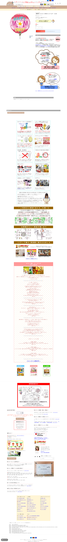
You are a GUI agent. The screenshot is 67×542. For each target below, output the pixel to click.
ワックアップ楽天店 (42, 439)
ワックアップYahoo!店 (37, 439)
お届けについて (29, 501)
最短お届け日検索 (12, 458)
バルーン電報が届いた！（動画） (22, 517)
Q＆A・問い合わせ (20, 507)
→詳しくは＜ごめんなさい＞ (20, 435)
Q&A (46, 7)
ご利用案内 (40, 7)
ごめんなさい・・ (46, 438)
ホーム (36, 90)
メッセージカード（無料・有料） (31, 504)
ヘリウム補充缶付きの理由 (21, 498)
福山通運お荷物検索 (49, 422)
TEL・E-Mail (35, 432)
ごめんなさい (36, 7)
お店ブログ (42, 451)
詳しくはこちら (20, 418)
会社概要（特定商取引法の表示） (38, 437)
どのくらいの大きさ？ (20, 515)
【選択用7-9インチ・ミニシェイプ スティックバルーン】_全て (46, 90)
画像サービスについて (30, 509)
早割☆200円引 (14, 7)
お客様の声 (44, 7)
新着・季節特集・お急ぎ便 (21, 6)
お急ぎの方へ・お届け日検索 (29, 7)
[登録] (53, 458)
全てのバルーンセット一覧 (29, 6)
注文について (29, 498)
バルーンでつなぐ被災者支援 (44, 506)
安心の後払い (19, 501)
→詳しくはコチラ (26, 470)
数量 (36, 25)
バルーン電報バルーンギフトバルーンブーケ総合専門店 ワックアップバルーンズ (31, 539)
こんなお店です (45, 437)
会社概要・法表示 (43, 498)
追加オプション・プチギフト (46, 6)
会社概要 (49, 7)
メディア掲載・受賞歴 (40, 438)
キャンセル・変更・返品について (31, 507)
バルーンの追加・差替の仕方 (31, 506)
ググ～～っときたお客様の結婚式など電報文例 (33, 515)
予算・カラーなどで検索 (38, 6)
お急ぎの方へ (19, 504)
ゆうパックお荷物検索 (43, 422)
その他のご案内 (54, 7)
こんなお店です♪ (43, 501)
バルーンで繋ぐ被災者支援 (45, 452)
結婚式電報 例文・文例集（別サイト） (32, 517)
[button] (56, 3)
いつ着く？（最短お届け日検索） (22, 506)
